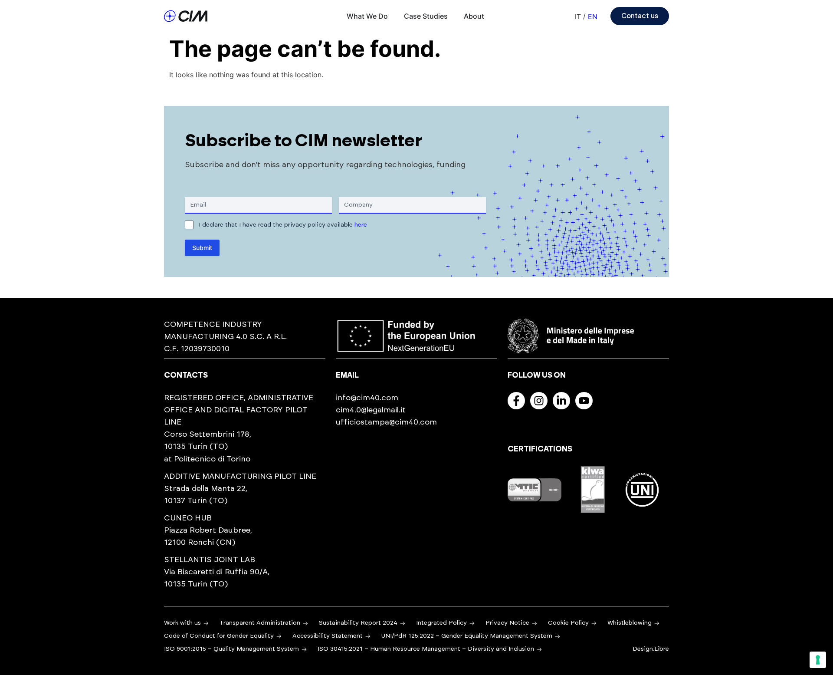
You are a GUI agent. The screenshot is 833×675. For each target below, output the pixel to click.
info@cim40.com (367, 398)
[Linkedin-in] (561, 400)
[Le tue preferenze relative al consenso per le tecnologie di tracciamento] (818, 660)
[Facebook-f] (516, 400)
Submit (202, 247)
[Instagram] (539, 400)
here (360, 225)
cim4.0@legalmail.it (371, 410)
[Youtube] (584, 400)
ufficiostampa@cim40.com (386, 422)
